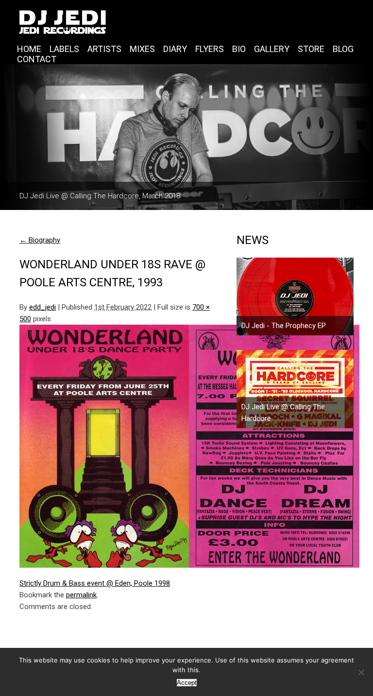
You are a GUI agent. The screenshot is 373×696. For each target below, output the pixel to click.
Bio (239, 49)
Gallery (271, 49)
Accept (187, 682)
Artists (104, 49)
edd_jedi (42, 307)
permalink (81, 595)
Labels (64, 49)
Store (311, 49)
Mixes (142, 49)
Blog (343, 49)
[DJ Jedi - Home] (186, 22)
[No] (361, 672)
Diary (175, 49)
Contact (36, 59)
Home (29, 49)
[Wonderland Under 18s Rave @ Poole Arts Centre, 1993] (119, 446)
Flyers (209, 49)
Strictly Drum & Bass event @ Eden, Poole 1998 (94, 583)
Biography (39, 240)
